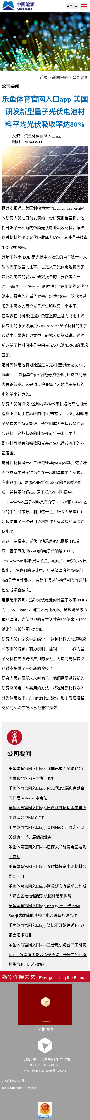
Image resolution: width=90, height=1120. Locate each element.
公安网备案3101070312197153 (19, 1088)
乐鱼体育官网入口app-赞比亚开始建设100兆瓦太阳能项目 (46, 930)
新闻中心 (60, 77)
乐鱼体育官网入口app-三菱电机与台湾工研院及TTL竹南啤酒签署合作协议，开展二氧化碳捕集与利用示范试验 (48, 955)
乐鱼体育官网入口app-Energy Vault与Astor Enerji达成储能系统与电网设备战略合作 (44, 911)
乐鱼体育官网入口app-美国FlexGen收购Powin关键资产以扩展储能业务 (47, 832)
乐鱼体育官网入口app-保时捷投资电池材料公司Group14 (47, 871)
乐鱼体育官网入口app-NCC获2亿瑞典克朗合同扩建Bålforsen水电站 (47, 793)
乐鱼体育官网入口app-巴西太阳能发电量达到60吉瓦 (47, 852)
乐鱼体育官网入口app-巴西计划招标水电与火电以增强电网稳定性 (47, 813)
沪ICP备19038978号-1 (14, 1080)
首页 (44, 77)
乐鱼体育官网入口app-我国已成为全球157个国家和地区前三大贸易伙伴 (46, 774)
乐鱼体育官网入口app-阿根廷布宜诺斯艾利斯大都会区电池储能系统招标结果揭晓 (47, 891)
